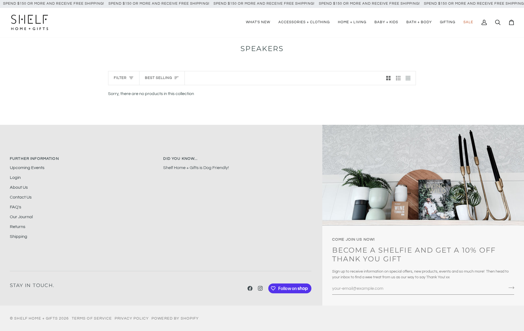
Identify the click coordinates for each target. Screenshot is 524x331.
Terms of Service (92, 318)
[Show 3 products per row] (398, 78)
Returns (17, 226)
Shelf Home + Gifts (36, 318)
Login (15, 177)
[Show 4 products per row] (409, 78)
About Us (19, 187)
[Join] (509, 287)
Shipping (18, 236)
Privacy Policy (132, 318)
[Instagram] (260, 288)
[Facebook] (250, 288)
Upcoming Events (27, 168)
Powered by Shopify (175, 318)
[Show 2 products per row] (388, 78)
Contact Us (21, 197)
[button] (304, 22)
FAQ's (15, 207)
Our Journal (21, 217)
